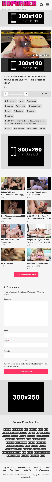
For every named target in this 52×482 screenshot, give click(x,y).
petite (44, 449)
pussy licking (40, 452)
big (47, 429)
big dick (32, 433)
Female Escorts (24, 468)
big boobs (15, 433)
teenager (26, 455)
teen (18, 455)
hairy (9, 111)
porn (8, 128)
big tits (40, 433)
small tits (11, 455)
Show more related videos (26, 274)
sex (48, 452)
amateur (32, 101)
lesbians (10, 116)
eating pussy (35, 106)
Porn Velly (38, 468)
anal (15, 429)
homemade (42, 442)
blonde (47, 433)
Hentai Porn (28, 470)
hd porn (32, 442)
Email (6, 341)
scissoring (20, 128)
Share (45, 94)
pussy (31, 452)
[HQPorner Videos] (19, 4)
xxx (43, 128)
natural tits (28, 449)
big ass (6, 433)
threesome (35, 455)
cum (39, 436)
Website (7, 351)
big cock (24, 433)
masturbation (12, 449)
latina (28, 446)
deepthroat (11, 439)
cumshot (46, 436)
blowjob (10, 106)
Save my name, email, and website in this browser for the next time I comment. (25, 365)
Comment (7, 299)
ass (27, 429)
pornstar (18, 452)
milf (20, 449)
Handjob (11, 442)
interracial (11, 446)
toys (43, 455)
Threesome (11, 101)
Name (6, 331)
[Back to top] (47, 477)
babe (41, 429)
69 (22, 101)
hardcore (19, 111)
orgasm (37, 449)
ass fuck (34, 429)
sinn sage (33, 128)
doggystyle (21, 439)
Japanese (20, 446)
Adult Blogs (14, 470)
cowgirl (23, 436)
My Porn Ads (9, 468)
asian (21, 429)
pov (25, 452)
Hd (26, 442)
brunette (21, 106)
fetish (36, 439)
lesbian (31, 111)
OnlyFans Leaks (42, 470)
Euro (29, 439)
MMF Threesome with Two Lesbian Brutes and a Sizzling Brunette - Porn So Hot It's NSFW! (24, 122)
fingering (43, 439)
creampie (32, 436)
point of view (8, 452)
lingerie (43, 446)
